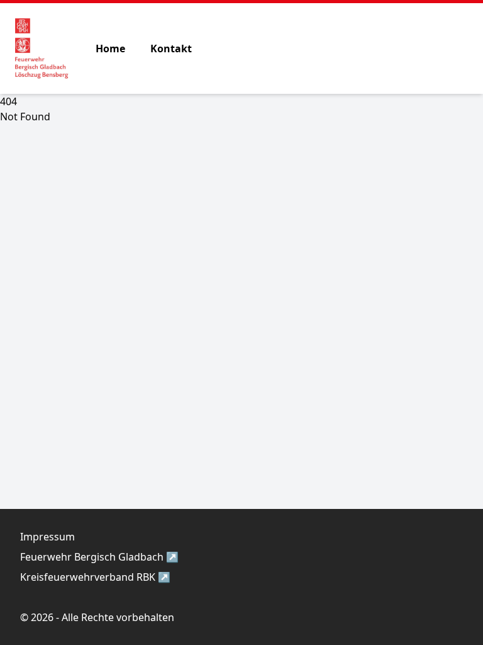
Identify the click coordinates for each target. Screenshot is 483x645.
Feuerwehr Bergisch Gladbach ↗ (99, 557)
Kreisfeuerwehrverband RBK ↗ (95, 577)
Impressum (47, 537)
